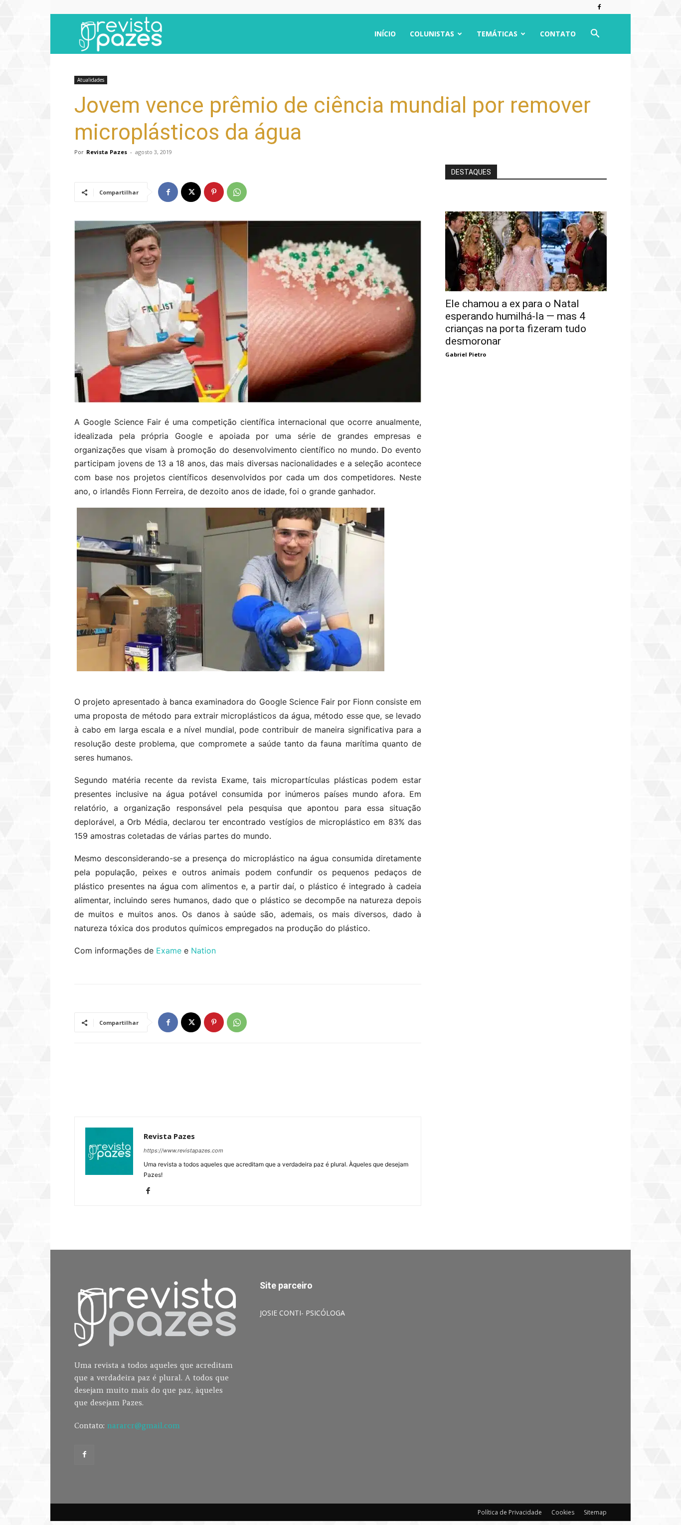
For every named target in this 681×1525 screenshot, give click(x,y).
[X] (191, 192)
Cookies (562, 1512)
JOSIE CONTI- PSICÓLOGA (302, 1313)
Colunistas (432, 33)
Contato (558, 33)
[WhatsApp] (237, 192)
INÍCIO (385, 33)
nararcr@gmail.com (143, 1425)
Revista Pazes (106, 152)
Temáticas (497, 33)
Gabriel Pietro (465, 354)
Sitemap (595, 1512)
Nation (203, 950)
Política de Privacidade (510, 1512)
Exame (168, 950)
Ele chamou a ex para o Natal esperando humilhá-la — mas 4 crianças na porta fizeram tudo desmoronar (515, 322)
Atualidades (90, 79)
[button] (595, 34)
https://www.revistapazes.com (183, 1150)
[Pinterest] (214, 192)
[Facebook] (599, 7)
